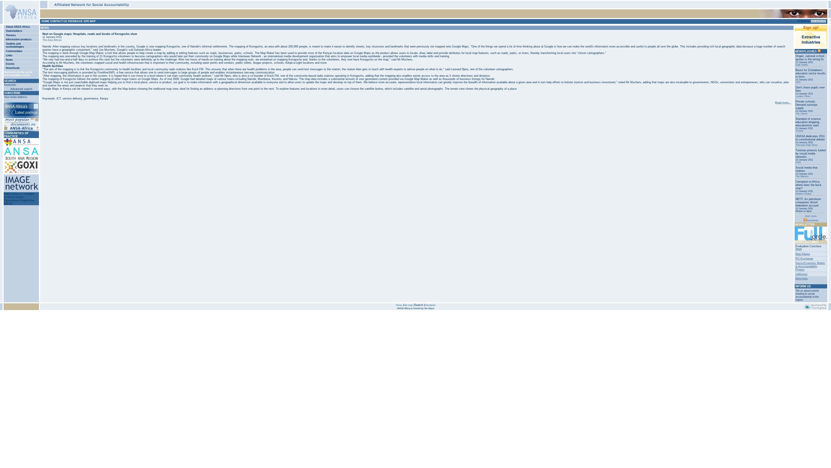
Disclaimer (430, 305)
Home (399, 305)
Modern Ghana (803, 193)
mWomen (801, 274)
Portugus (818, 21)
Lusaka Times (803, 96)
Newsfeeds (812, 220)
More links (802, 278)
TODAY (800, 131)
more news (811, 216)
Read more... (783, 102)
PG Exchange (804, 258)
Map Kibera (803, 254)
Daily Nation (802, 64)
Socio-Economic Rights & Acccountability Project (810, 266)
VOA (798, 82)
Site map (408, 305)
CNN (798, 162)
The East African (52, 40)
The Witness (802, 176)
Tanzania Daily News (807, 145)
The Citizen (801, 113)
